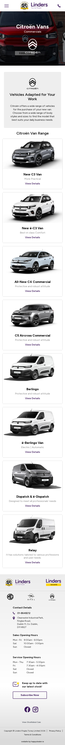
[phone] (59, 5)
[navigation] (6, 5)
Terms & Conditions (32, 735)
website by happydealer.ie (32, 741)
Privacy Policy (55, 731)
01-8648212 (23, 613)
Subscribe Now (30, 695)
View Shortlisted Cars (31, 722)
